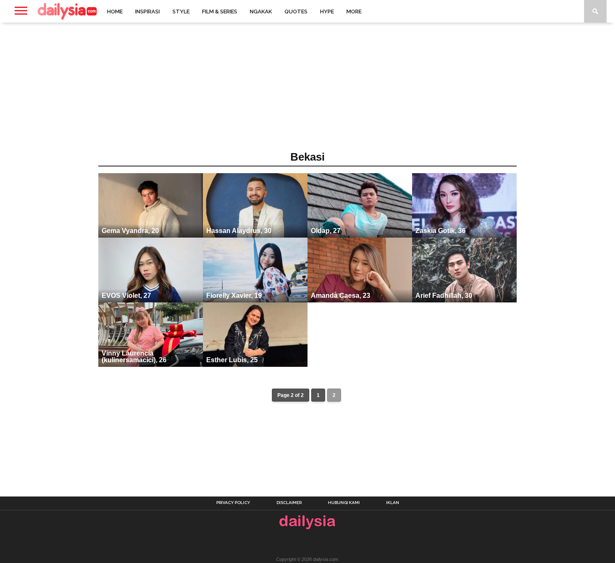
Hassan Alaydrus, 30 (239, 230)
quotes (296, 11)
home (115, 11)
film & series (219, 11)
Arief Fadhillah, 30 (443, 295)
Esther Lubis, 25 (232, 359)
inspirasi (147, 11)
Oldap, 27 (326, 230)
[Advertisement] (307, 89)
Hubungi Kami (344, 503)
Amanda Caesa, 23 (340, 295)
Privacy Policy (233, 503)
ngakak (261, 11)
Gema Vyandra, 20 (130, 230)
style (181, 11)
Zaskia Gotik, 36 (440, 230)
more (353, 11)
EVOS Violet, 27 (126, 295)
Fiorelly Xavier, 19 (234, 295)
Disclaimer (289, 503)
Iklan (392, 503)
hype (327, 11)
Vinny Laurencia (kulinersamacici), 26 (134, 356)
